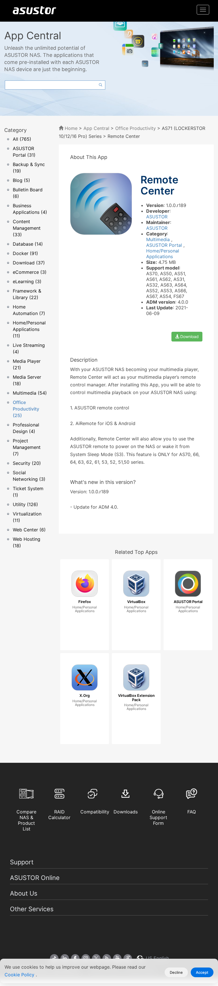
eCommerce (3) (30, 272)
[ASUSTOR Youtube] (117, 958)
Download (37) (29, 263)
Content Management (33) (27, 228)
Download (189, 336)
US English (156, 958)
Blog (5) (21, 180)
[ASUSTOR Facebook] (75, 958)
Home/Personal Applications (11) (29, 329)
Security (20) (27, 463)
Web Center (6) (29, 530)
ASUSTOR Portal (164, 245)
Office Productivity (135, 128)
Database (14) (28, 244)
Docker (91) (25, 253)
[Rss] (106, 958)
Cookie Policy (20, 974)
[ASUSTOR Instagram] (85, 958)
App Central (96, 128)
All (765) (22, 139)
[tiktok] (54, 958)
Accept (202, 972)
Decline (176, 972)
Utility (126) (25, 504)
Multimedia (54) (30, 393)
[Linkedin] (64, 958)
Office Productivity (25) (26, 408)
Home (70, 128)
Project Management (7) (27, 447)
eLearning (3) (27, 281)
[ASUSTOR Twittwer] (96, 958)
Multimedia (158, 239)
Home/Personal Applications (162, 253)
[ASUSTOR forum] (127, 958)
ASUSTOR (156, 216)
